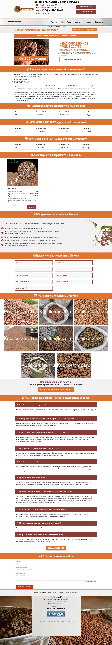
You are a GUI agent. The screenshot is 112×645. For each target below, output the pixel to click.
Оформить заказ (86, 12)
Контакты (99, 22)
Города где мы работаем (72, 592)
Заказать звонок (78, 30)
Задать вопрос (91, 30)
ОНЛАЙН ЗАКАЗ (72, 59)
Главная (54, 22)
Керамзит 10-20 (20, 269)
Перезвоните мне (86, 7)
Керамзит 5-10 (60, 262)
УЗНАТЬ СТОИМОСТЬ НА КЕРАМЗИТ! (57, 389)
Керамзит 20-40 (60, 269)
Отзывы (87, 22)
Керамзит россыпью (22, 275)
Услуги (77, 22)
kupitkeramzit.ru (14, 22)
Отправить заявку (24, 587)
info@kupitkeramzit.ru (58, 603)
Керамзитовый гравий (22, 282)
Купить (31, 207)
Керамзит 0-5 (20, 262)
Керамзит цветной (21, 288)
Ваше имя (18, 562)
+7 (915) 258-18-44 (50, 10)
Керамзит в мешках (61, 275)
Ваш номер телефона (22, 567)
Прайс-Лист (66, 22)
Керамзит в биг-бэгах (62, 282)
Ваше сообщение (21, 573)
